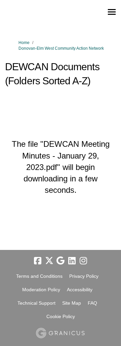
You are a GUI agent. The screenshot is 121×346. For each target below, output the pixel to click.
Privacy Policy (83, 276)
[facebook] (38, 261)
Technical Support (36, 303)
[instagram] (83, 261)
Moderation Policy (41, 289)
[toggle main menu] (112, 12)
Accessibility (79, 289)
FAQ (92, 303)
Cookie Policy (60, 316)
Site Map (71, 303)
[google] (60, 261)
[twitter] (49, 261)
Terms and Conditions (39, 276)
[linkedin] (72, 261)
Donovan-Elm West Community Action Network (61, 48)
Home (24, 42)
